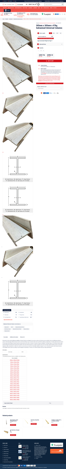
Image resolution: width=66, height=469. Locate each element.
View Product (33, 423)
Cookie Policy (6, 459)
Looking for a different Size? (49, 83)
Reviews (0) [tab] (22, 337)
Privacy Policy (6, 455)
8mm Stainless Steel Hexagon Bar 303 (14, 420)
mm (50, 33)
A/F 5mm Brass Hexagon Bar (14, 431)
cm (60, 33)
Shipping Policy (6, 451)
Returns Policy (6, 453)
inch (54, 33)
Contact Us (5, 447)
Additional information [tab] (14, 337)
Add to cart (51, 61)
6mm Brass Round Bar (35, 419)
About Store (6, 445)
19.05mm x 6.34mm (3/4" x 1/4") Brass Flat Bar (56, 420)
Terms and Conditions (7, 457)
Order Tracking (6, 449)
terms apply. (21, 16)
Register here (61, 1)
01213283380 (20, 4)
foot (57, 33)
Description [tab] (6, 337)
